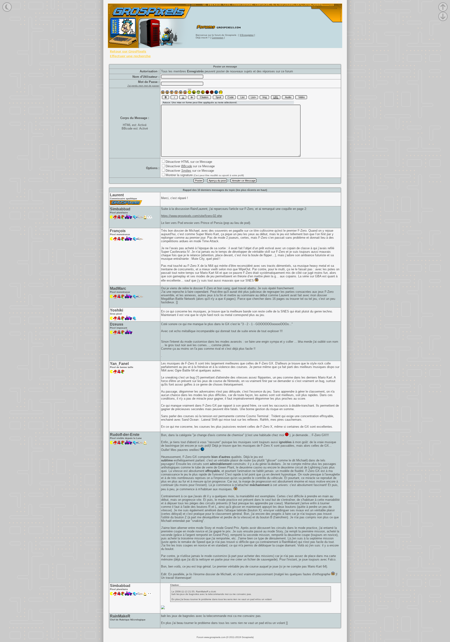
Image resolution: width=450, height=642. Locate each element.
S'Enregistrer (247, 35)
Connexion (217, 37)
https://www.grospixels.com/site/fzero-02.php (191, 216)
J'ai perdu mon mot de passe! (143, 85)
